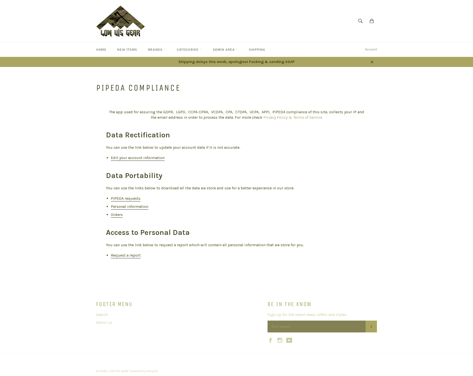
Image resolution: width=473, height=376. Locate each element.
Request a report (126, 255)
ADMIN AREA (224, 50)
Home (101, 50)
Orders (117, 214)
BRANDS (156, 50)
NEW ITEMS (127, 50)
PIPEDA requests (125, 198)
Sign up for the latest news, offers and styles (307, 314)
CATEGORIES (188, 50)
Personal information (129, 206)
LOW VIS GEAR (118, 371)
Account (371, 49)
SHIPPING (257, 50)
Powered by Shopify (144, 371)
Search (102, 314)
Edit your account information (138, 157)
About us (104, 322)
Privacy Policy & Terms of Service (292, 117)
